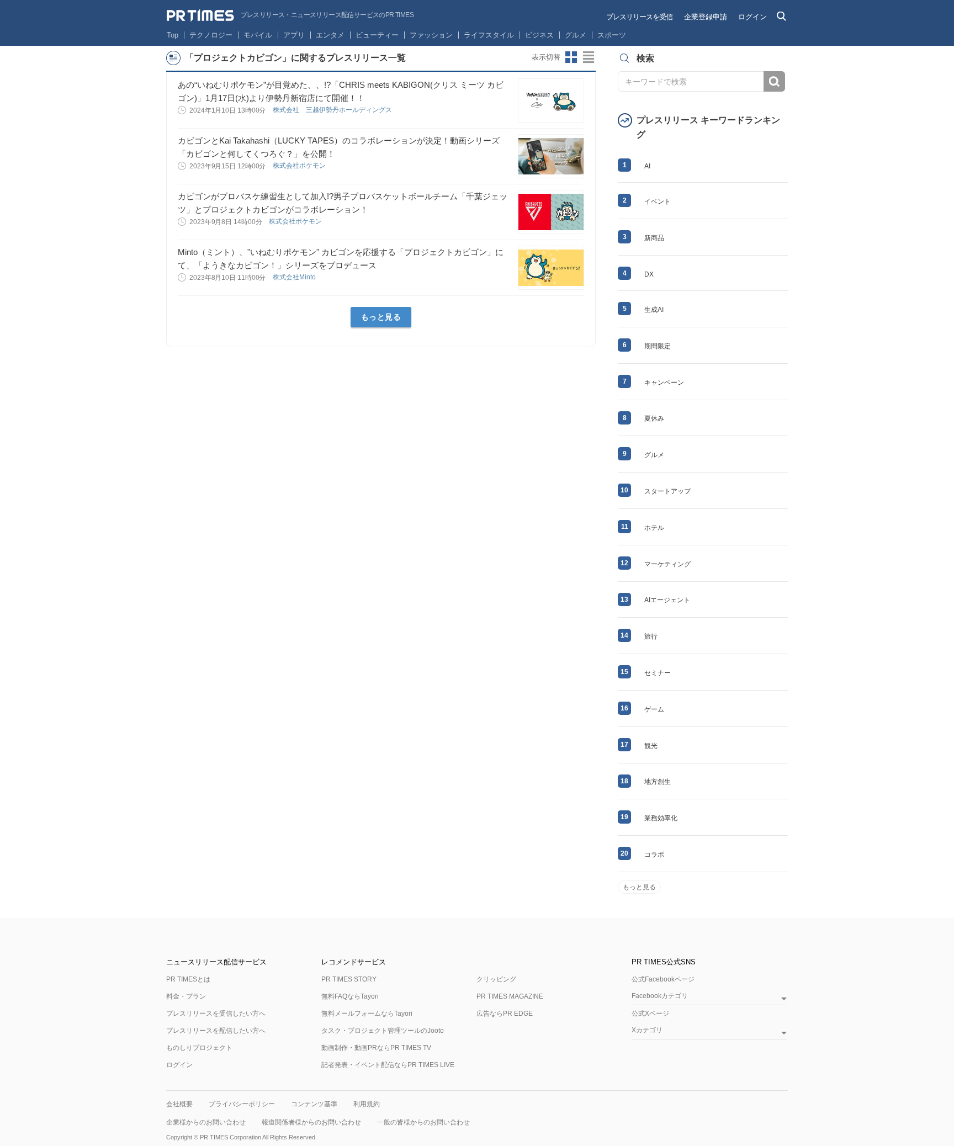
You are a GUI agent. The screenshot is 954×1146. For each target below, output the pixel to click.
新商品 (654, 238)
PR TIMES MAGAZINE (509, 996)
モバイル (257, 35)
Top (172, 35)
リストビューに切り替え (589, 57)
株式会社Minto (295, 277)
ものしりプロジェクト (199, 1048)
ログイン (752, 17)
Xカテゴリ (647, 1030)
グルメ (575, 35)
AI (647, 166)
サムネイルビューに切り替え (571, 57)
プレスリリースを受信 (639, 17)
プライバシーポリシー (242, 1104)
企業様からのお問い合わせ (206, 1122)
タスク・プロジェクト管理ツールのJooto (382, 1030)
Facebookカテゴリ (660, 996)
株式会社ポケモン (300, 165)
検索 (774, 81)
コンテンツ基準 (314, 1104)
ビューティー (377, 35)
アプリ (294, 35)
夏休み (654, 418)
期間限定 (657, 346)
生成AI (654, 310)
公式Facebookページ (663, 979)
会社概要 (179, 1104)
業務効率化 (660, 818)
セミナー (657, 673)
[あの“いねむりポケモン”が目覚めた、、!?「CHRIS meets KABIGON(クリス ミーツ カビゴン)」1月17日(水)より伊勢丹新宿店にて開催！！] (551, 100)
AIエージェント (667, 600)
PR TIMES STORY (349, 979)
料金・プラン (186, 996)
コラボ (654, 854)
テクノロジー (210, 35)
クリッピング (496, 979)
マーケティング (667, 564)
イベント (657, 201)
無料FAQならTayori (350, 996)
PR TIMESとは (188, 979)
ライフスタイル (489, 35)
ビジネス (539, 35)
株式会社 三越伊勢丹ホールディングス (333, 110)
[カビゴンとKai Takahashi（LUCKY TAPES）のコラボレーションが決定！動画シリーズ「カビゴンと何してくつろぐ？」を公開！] (551, 156)
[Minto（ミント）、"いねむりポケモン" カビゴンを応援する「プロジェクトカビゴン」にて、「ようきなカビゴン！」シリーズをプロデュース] (551, 268)
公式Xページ (650, 1013)
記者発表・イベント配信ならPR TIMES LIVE (387, 1065)
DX (649, 274)
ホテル (654, 528)
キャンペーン (664, 382)
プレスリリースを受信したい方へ (216, 1013)
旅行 (651, 636)
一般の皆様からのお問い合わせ (423, 1122)
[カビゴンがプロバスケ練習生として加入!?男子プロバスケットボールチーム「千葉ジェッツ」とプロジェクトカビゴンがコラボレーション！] (551, 212)
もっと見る (381, 316)
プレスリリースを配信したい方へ (216, 1030)
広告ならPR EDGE (504, 1013)
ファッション (431, 35)
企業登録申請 (705, 17)
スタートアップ (667, 491)
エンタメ (330, 35)
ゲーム (654, 709)
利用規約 (366, 1104)
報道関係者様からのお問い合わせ (311, 1122)
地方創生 (657, 782)
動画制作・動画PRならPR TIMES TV (376, 1048)
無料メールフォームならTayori (366, 1013)
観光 (651, 746)
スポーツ (611, 35)
